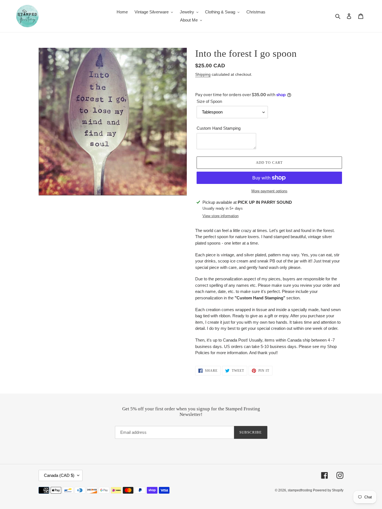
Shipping (203, 74)
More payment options (269, 191)
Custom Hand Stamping (218, 128)
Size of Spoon (209, 101)
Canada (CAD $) (59, 475)
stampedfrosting (300, 490)
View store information (220, 216)
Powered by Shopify (328, 490)
